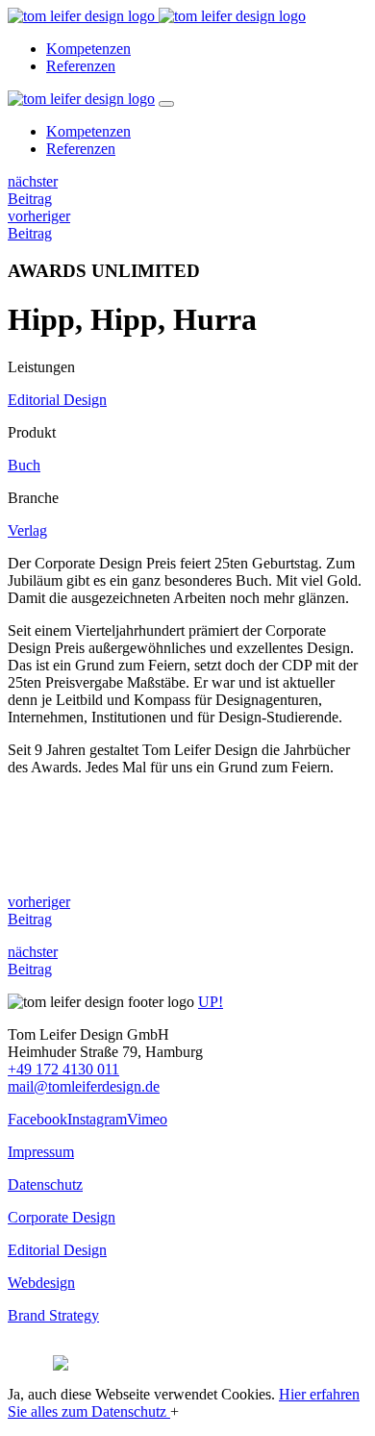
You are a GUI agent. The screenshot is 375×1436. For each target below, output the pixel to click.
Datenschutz (45, 1184)
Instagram (97, 1119)
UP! (210, 1002)
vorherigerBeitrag (39, 224)
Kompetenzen (88, 48)
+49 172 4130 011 (63, 1069)
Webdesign (41, 1282)
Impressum (41, 1152)
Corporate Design (61, 1217)
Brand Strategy (53, 1315)
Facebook (37, 1119)
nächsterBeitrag (33, 190)
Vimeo (147, 1119)
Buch (24, 465)
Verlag (27, 530)
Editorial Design (57, 399)
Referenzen (80, 66)
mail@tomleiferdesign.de (84, 1086)
